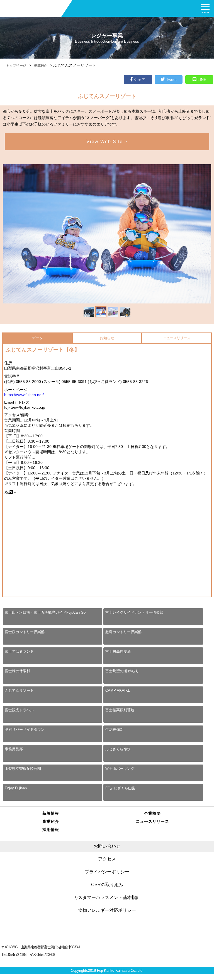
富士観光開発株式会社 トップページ (107, 933)
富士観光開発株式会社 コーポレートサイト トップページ (31, 7)
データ (37, 338)
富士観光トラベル (19, 710)
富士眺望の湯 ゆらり (122, 671)
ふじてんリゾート (19, 690)
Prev (12, 312)
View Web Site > (107, 141)
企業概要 (152, 813)
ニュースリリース (176, 338)
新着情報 (50, 813)
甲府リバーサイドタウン (25, 729)
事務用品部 (14, 749)
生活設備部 (114, 729)
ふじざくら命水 (118, 749)
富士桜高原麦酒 (118, 651)
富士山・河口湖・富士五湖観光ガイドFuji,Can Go (45, 612)
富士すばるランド (19, 651)
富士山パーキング (119, 768)
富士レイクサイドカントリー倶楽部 (134, 612)
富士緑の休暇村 (17, 671)
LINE (201, 79)
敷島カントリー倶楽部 (123, 632)
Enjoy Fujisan (16, 788)
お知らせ (107, 338)
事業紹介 (50, 821)
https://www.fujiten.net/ (24, 394)
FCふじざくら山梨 (120, 788)
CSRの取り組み (107, 884)
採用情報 (50, 829)
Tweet (171, 79)
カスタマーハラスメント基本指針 (107, 897)
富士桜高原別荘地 (119, 710)
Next (201, 312)
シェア (139, 79)
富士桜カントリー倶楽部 (25, 632)
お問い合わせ (107, 846)
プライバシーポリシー (107, 871)
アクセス (107, 859)
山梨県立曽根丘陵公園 (23, 768)
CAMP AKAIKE (117, 690)
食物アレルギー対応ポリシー (107, 910)
